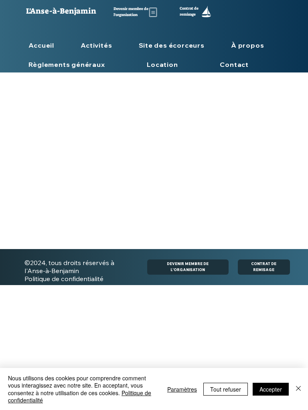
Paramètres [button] (182, 389)
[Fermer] (298, 389)
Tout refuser (225, 389)
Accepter (270, 389)
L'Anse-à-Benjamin (61, 11)
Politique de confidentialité (63, 279)
